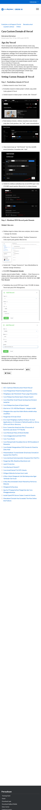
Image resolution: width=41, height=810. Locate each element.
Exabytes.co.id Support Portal (11, 24)
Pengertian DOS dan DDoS (12, 417)
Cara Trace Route (9, 439)
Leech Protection (8, 464)
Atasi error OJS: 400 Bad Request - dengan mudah (19, 408)
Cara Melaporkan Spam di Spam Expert (16, 405)
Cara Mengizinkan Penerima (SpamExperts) (17, 391)
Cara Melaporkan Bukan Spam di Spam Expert (18, 397)
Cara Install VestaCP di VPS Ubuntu (15, 470)
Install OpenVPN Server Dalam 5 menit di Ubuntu (19, 495)
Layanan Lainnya (8, 26)
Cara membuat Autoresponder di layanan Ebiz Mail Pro (21, 458)
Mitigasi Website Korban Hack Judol (15, 473)
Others (18, 26)
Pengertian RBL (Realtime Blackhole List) (16, 461)
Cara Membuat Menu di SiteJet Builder (16, 433)
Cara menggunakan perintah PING (14, 436)
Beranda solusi (28, 24)
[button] (37, 8)
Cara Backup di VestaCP (11, 467)
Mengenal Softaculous (10, 487)
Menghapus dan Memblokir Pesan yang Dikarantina (20, 394)
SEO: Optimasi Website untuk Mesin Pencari (18, 388)
